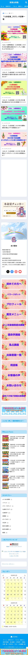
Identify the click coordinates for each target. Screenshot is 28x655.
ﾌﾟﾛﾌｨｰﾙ (15, 6)
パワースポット (7, 506)
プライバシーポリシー (8, 564)
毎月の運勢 (6, 529)
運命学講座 (6, 642)
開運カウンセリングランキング (14, 546)
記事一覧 (5, 644)
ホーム (2, 6)
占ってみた (6, 519)
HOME (15, 637)
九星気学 (6, 513)
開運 (4, 532)
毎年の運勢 (6, 526)
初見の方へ (8, 6)
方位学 (5, 522)
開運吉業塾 (14, 2)
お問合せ (11, 644)
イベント (5, 503)
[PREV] (3, 575)
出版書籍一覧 (21, 644)
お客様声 (18, 642)
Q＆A (15, 644)
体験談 (5, 516)
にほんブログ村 (14, 556)
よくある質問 (7, 499)
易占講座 (12, 642)
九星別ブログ (7, 509)
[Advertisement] (14, 179)
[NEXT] (24, 575)
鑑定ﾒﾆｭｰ (20, 6)
